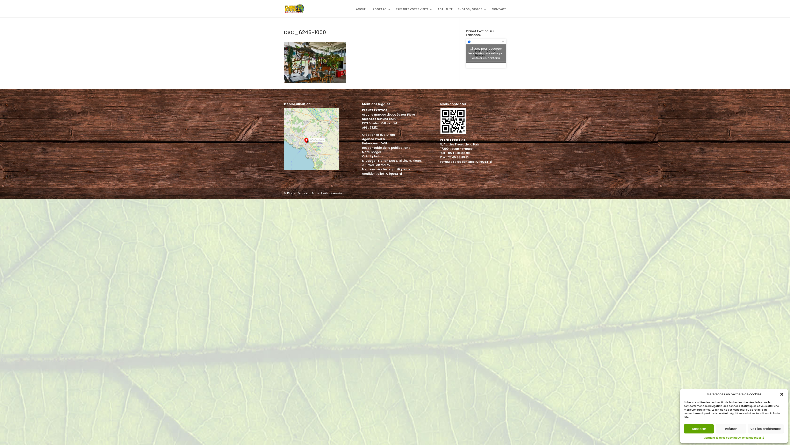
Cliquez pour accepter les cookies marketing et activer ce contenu (486, 53)
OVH (383, 143)
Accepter (699, 429)
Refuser (731, 429)
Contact (499, 9)
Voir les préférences (766, 429)
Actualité (445, 9)
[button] (782, 394)
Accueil (362, 9)
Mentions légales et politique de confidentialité (734, 437)
